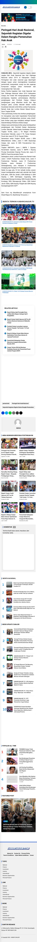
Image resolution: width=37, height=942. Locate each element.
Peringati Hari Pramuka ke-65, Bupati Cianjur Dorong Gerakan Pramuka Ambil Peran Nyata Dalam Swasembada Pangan (9, 453)
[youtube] (10, 2)
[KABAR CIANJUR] (11, 9)
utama (5, 821)
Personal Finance (7, 877)
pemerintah (6, 403)
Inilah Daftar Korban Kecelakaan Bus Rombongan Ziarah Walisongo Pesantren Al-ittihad (27, 787)
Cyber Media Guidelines (22, 855)
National (5, 865)
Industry (5, 871)
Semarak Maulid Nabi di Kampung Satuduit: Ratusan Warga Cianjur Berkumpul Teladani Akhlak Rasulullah (18, 827)
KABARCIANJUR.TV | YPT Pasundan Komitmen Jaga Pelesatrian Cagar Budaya (21, 700)
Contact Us (17, 853)
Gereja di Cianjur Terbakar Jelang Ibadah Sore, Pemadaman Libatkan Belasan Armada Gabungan (24, 674)
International (6, 873)
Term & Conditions (8, 855)
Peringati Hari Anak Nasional (20, 403)
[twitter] (4, 2)
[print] (13, 412)
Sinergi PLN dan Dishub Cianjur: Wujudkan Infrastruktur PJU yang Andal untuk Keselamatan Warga (23, 640)
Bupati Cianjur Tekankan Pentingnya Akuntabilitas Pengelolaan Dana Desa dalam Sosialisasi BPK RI (26, 453)
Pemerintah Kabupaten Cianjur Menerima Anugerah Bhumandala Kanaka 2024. (16, 342)
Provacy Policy (25, 853)
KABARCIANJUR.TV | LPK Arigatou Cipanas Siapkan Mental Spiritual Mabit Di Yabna (24, 683)
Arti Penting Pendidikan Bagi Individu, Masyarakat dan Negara (26, 769)
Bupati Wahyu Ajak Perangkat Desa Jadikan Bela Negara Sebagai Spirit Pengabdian (17, 313)
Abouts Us (10, 853)
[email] (17, 412)
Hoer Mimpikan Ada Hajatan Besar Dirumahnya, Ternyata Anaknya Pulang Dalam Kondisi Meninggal (27, 778)
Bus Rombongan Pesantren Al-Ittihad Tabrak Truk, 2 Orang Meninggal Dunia (27, 760)
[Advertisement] (18, 380)
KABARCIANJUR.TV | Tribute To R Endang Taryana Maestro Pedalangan (23, 657)
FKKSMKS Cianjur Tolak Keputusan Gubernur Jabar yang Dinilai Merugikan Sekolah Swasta (27, 751)
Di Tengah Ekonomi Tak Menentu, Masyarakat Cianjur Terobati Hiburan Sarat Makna (23, 666)
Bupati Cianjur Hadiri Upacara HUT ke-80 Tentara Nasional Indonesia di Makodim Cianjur (18, 321)
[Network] (25, 7)
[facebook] (2, 2)
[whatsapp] (10, 412)
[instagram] (7, 2)
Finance (5, 867)
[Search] (35, 2)
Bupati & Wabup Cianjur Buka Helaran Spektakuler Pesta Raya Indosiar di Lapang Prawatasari (18, 335)
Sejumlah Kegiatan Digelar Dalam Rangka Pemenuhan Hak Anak (18, 408)
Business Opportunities (9, 875)
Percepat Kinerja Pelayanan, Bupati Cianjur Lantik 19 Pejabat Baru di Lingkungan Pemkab (24, 649)
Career (32, 855)
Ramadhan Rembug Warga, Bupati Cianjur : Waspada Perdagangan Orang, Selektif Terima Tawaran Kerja (9, 474)
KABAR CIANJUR (15, 937)
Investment (5, 869)
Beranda (3, 25)
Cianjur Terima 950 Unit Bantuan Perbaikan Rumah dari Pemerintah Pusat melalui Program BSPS (18, 349)
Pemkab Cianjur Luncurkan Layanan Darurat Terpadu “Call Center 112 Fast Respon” (18, 328)
